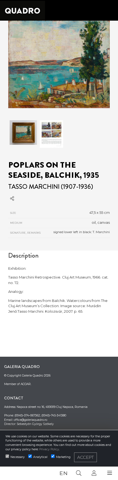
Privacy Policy (49, 449)
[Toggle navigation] (109, 473)
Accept (85, 457)
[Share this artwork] (12, 198)
